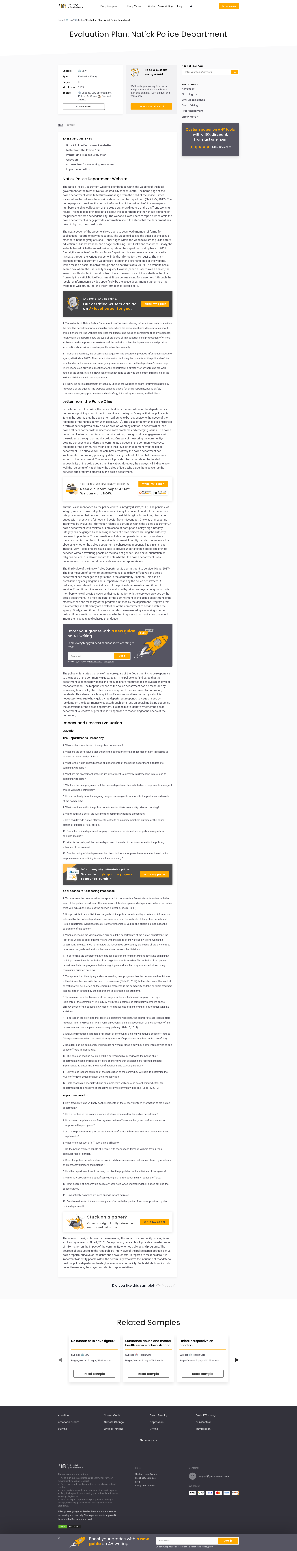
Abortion (63, 1415)
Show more (147, 1440)
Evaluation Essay (87, 76)
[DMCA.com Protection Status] (69, 1528)
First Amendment (192, 111)
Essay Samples (109, 6)
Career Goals (112, 1415)
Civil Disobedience (193, 100)
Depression (157, 1422)
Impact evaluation (78, 169)
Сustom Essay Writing (160, 6)
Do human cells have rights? (93, 1341)
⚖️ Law (82, 70)
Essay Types (134, 6)
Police (81, 96)
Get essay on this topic (151, 106)
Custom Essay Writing (146, 1474)
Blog (179, 6)
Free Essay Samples (145, 1478)
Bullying (62, 1429)
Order (225, 6)
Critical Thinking (113, 1429)
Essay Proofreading (145, 1485)
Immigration (203, 1429)
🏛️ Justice (84, 92)
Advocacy (188, 89)
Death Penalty (158, 1415)
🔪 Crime (91, 96)
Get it (122, 655)
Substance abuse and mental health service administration (148, 1343)
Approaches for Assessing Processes (90, 164)
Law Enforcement (101, 92)
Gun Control (203, 1422)
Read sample (94, 1374)
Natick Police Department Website (88, 145)
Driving (154, 1429)
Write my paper (155, 304)
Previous (60, 1360)
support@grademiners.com (213, 1476)
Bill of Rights (189, 94)
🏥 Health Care (143, 1354)
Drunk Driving (190, 105)
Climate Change (114, 1422)
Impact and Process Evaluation (86, 155)
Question (72, 159)
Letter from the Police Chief (83, 150)
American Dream (68, 1422)
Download (85, 106)
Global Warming (205, 1415)
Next (237, 1360)
